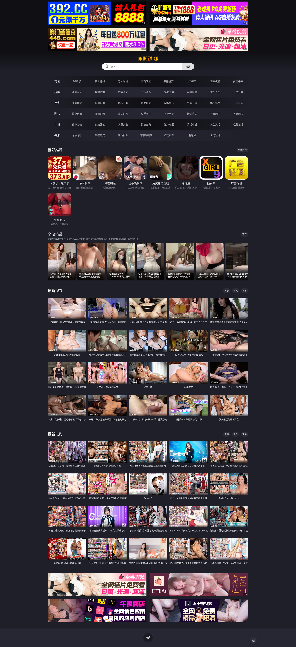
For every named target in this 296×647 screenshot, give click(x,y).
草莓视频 (123, 135)
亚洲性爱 (77, 103)
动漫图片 (146, 113)
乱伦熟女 (215, 103)
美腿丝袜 (169, 113)
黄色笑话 (215, 124)
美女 (226, 290)
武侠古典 (146, 124)
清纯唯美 (192, 113)
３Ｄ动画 (146, 92)
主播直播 (215, 92)
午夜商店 (100, 135)
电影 (57, 103)
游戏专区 (146, 81)
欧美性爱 (146, 103)
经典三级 (192, 103)
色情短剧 (215, 135)
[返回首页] (253, 640)
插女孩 (77, 135)
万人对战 (123, 81)
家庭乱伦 (100, 124)
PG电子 (77, 81)
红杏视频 (169, 135)
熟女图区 (215, 113)
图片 (57, 114)
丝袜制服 (192, 92)
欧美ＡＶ (123, 92)
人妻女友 (123, 124)
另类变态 (238, 103)
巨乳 (235, 290)
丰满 (226, 434)
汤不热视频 (146, 135)
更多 (244, 290)
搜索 (188, 66)
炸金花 (192, 81)
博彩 (57, 81)
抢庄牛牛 (238, 81)
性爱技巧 (238, 124)
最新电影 (55, 434)
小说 (57, 124)
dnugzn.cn (148, 59)
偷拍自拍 (100, 103)
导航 (57, 135)
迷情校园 (169, 124)
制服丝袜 (169, 103)
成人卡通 (123, 103)
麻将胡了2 (169, 81)
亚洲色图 (100, 113)
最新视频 (55, 290)
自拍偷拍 (100, 92)
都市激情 (77, 124)
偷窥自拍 (77, 113)
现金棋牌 (215, 81)
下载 (244, 234)
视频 (57, 92)
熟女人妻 (169, 92)
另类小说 (192, 124)
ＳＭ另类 (238, 92)
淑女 (235, 434)
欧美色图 (123, 113)
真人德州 (100, 81)
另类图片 (238, 113)
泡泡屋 (192, 135)
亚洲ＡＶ (77, 92)
